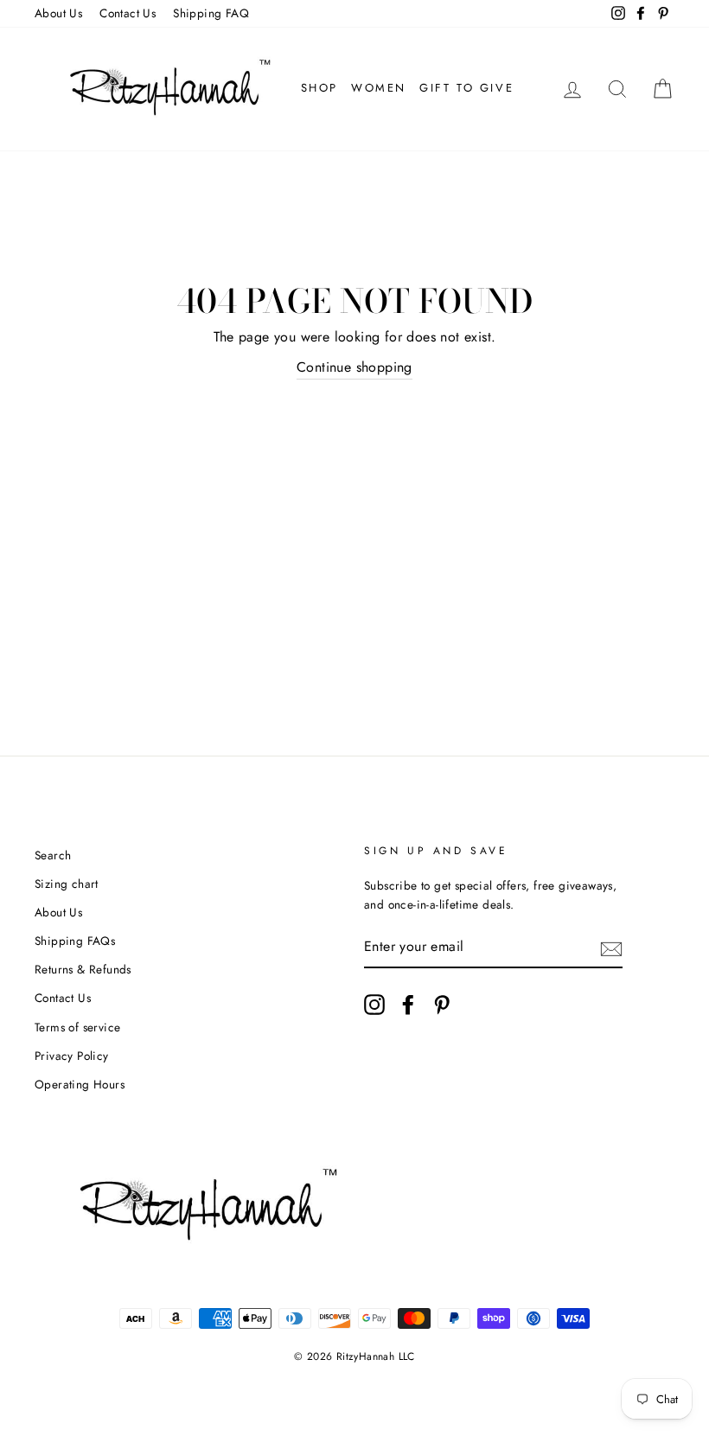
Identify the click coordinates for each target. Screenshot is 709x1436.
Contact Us (127, 13)
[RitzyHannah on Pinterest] (441, 1004)
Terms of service (77, 1027)
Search (53, 855)
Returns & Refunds (83, 969)
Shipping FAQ (211, 13)
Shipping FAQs (75, 940)
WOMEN (378, 88)
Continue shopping (354, 367)
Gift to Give (466, 88)
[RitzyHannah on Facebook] (408, 1004)
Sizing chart (67, 883)
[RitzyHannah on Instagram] (374, 1004)
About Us (58, 13)
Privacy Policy (72, 1055)
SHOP (319, 88)
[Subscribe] (611, 947)
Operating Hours (80, 1084)
